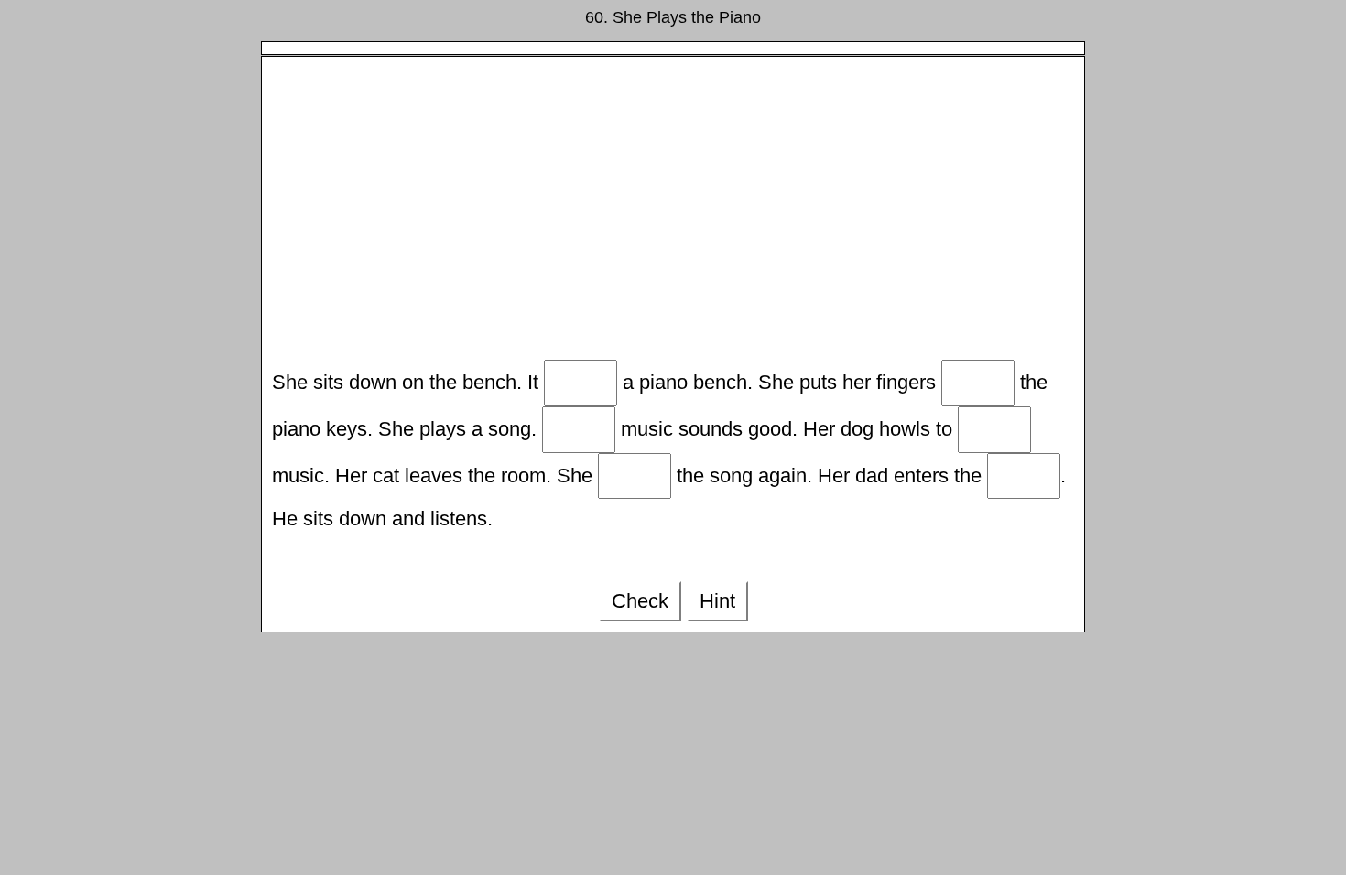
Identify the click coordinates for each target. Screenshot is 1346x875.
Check (640, 600)
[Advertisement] (673, 213)
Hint (717, 600)
